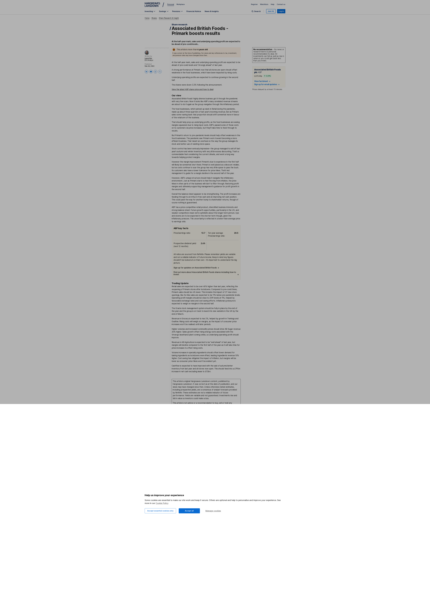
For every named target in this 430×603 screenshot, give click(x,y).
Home (147, 18)
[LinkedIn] (146, 71)
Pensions (176, 11)
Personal (170, 4)
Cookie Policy (162, 503)
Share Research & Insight (169, 18)
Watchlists (264, 4)
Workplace (180, 4)
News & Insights (212, 11)
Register (254, 4)
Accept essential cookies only (160, 511)
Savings (162, 11)
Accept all (189, 511)
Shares (154, 18)
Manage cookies (213, 511)
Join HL (271, 11)
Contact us (281, 4)
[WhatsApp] (155, 71)
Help (272, 4)
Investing (149, 11)
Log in (281, 11)
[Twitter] (160, 71)
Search (257, 11)
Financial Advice (193, 11)
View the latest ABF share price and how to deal (192, 89)
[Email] (151, 71)
